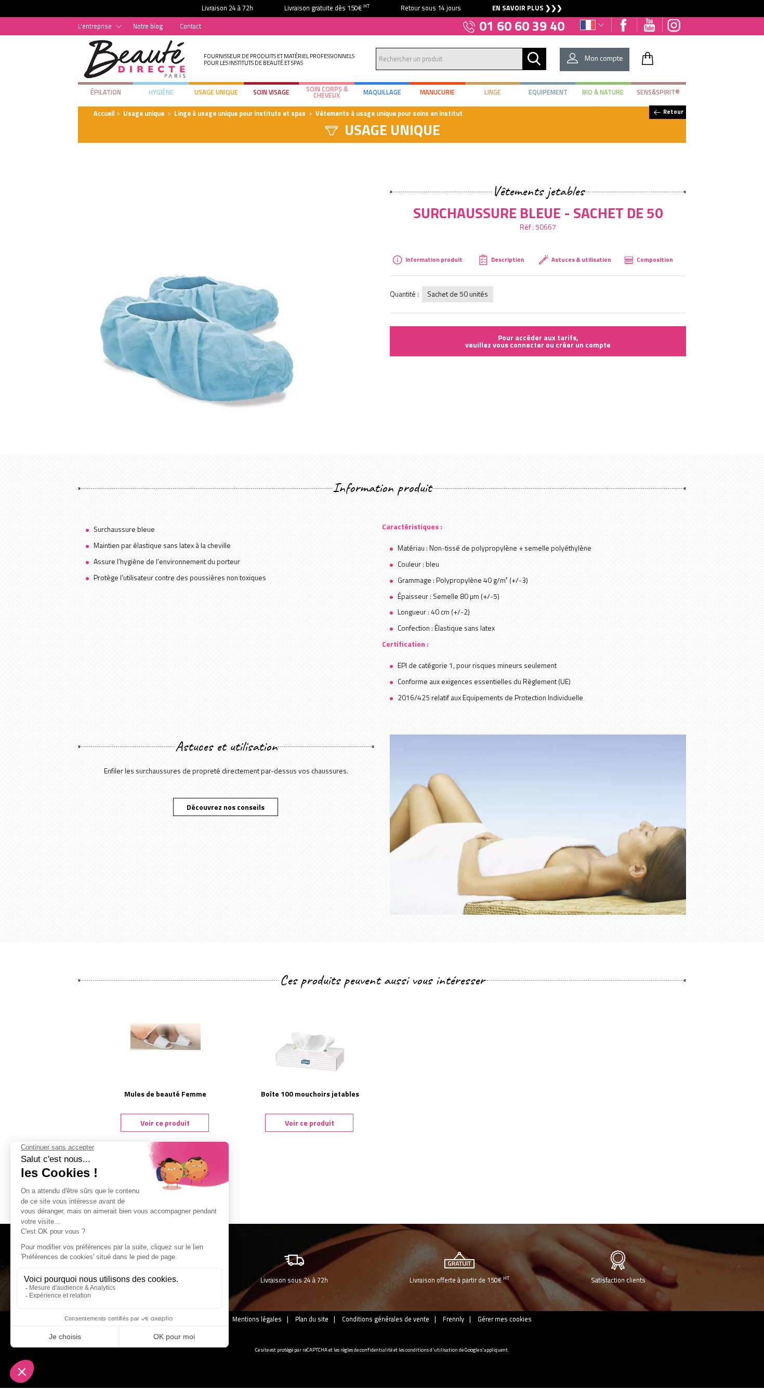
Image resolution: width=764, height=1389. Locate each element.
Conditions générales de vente (385, 1319)
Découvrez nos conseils (226, 807)
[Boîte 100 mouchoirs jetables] (310, 1036)
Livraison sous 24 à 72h (294, 1280)
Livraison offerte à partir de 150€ (459, 1279)
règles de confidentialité (366, 1350)
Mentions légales (257, 1319)
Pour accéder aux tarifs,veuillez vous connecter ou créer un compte (538, 341)
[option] (382, 8)
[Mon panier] (647, 58)
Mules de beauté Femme (165, 1093)
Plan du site (311, 1319)
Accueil (104, 113)
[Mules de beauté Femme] (165, 1036)
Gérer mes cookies (505, 1319)
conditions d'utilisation (431, 1350)
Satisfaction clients (618, 1280)
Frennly (453, 1319)
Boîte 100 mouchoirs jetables (310, 1093)
